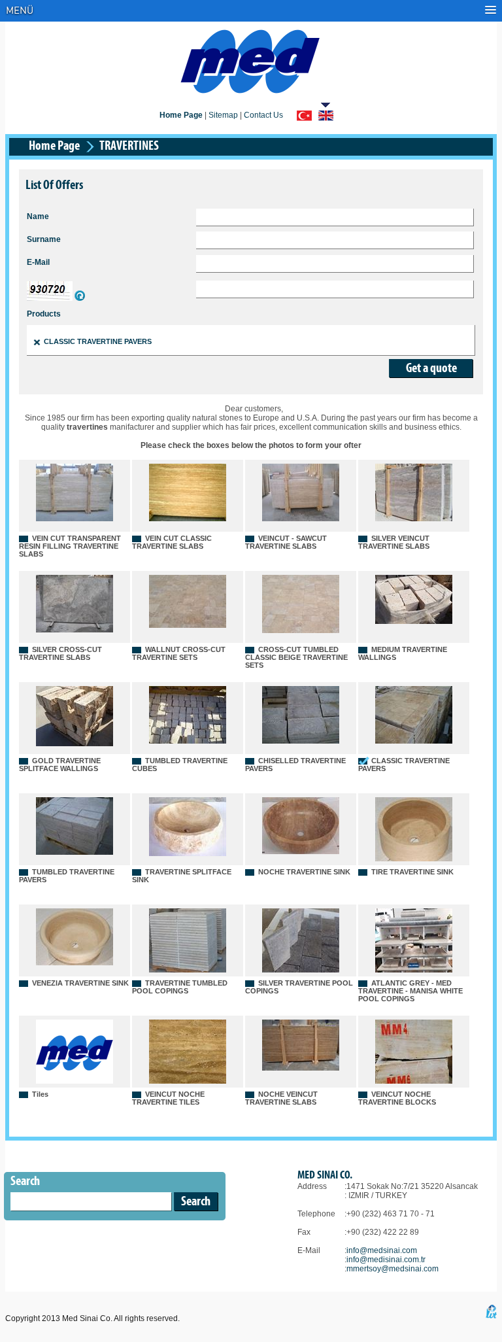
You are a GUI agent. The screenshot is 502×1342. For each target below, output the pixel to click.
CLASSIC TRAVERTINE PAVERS (98, 341)
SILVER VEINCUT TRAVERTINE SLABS (393, 542)
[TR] (304, 117)
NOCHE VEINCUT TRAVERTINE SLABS (281, 1098)
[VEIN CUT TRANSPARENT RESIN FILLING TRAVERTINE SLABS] (74, 518)
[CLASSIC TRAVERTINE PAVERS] (413, 741)
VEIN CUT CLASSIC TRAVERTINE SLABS (172, 542)
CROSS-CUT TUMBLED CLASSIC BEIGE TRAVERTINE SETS (296, 657)
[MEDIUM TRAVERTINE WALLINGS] (413, 621)
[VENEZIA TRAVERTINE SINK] (74, 962)
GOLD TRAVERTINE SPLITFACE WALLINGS (60, 764)
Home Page (54, 146)
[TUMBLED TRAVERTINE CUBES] (187, 741)
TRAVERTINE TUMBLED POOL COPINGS (179, 987)
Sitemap (223, 115)
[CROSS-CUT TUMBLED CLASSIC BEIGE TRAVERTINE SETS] (300, 630)
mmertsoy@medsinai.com (392, 1268)
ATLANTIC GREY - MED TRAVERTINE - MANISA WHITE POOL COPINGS (410, 991)
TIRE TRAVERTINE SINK (412, 872)
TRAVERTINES (129, 146)
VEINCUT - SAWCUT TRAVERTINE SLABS (286, 542)
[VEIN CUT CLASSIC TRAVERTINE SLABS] (187, 518)
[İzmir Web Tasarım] (491, 1315)
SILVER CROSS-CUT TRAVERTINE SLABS (60, 653)
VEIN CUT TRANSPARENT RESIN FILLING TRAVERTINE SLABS (70, 546)
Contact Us (263, 115)
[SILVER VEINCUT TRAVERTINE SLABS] (413, 518)
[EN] (325, 117)
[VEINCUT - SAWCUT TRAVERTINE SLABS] (300, 518)
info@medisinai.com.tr (386, 1259)
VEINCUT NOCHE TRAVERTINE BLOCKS (397, 1098)
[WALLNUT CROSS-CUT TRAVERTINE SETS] (187, 625)
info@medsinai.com (381, 1250)
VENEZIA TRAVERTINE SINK (80, 983)
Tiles (40, 1094)
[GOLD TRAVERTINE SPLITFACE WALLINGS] (74, 743)
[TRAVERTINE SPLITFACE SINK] (187, 853)
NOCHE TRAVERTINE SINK (304, 872)
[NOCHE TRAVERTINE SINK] (300, 851)
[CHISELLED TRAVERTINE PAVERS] (300, 741)
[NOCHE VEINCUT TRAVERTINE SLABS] (300, 1068)
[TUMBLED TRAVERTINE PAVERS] (74, 852)
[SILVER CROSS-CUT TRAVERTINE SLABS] (74, 629)
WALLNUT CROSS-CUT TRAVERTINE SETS (179, 653)
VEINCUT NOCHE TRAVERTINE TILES (168, 1098)
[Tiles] (74, 1081)
